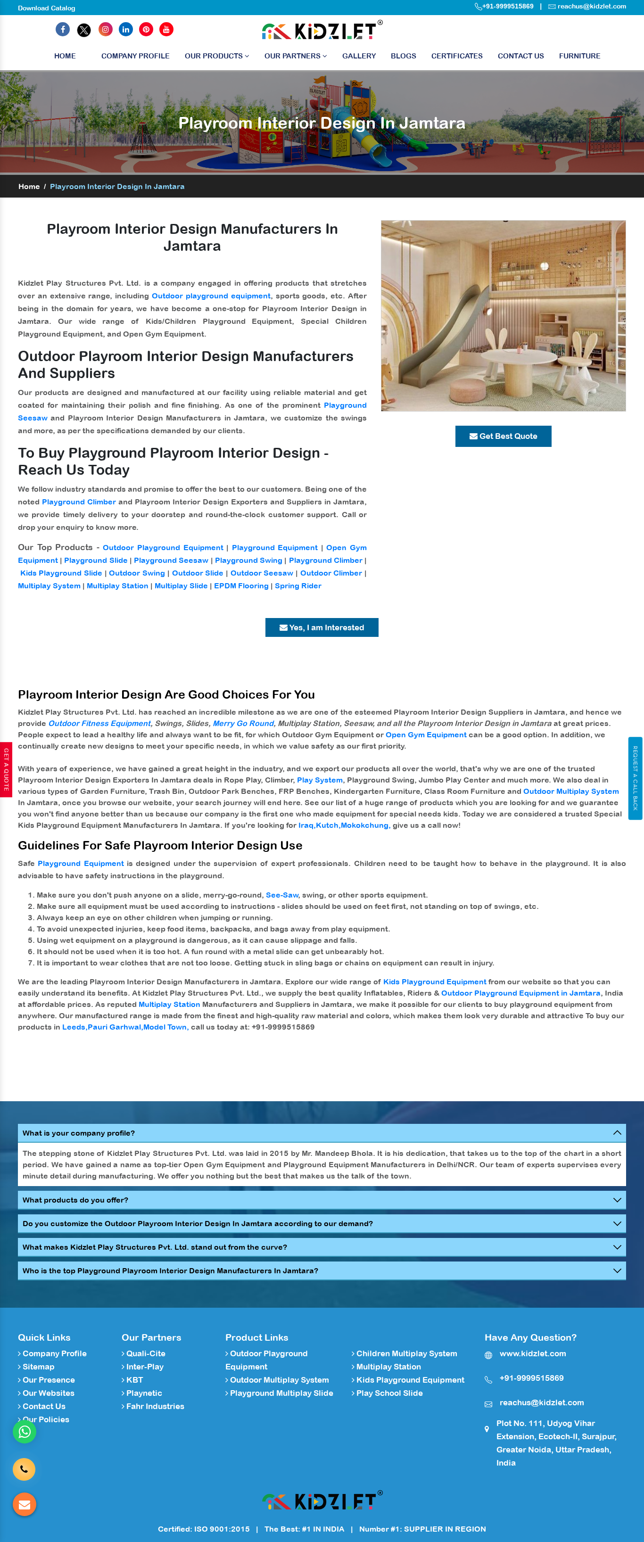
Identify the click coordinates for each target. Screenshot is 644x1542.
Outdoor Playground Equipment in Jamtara (521, 993)
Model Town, (166, 1027)
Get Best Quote (507, 436)
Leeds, (75, 1027)
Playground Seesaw (171, 560)
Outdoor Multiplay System (571, 791)
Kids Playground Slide (61, 573)
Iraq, (307, 825)
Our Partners (293, 56)
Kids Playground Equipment (435, 981)
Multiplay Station (118, 585)
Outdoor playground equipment (211, 295)
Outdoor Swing (137, 573)
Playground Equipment (275, 547)
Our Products (215, 56)
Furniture (580, 56)
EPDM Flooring (241, 585)
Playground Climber (79, 501)
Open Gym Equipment (426, 734)
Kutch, (328, 825)
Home (65, 56)
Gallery (359, 56)
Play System (320, 779)
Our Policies (45, 1419)
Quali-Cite (144, 1353)
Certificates (457, 56)
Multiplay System (49, 585)
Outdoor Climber (331, 573)
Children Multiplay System (406, 1353)
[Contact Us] (24, 1469)
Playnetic (143, 1393)
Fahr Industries (154, 1406)
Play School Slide (389, 1393)
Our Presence (48, 1380)
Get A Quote (6, 770)
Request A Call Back (635, 778)
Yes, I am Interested (326, 627)
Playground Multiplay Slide (280, 1393)
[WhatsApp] (24, 1431)
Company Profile (135, 56)
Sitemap (38, 1366)
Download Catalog (46, 8)
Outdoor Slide (198, 573)
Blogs (403, 56)
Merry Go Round (243, 723)
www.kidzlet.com (533, 1353)
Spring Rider (298, 585)
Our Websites (47, 1393)
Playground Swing (248, 560)
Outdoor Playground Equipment (163, 547)
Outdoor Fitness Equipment (99, 723)
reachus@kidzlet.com (592, 6)
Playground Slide (95, 560)
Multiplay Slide (181, 585)
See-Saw (282, 895)
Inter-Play (144, 1366)
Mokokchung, (366, 825)
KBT (133, 1380)
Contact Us (521, 56)
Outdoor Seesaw (262, 573)
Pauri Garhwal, (115, 1027)
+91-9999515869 (508, 6)
